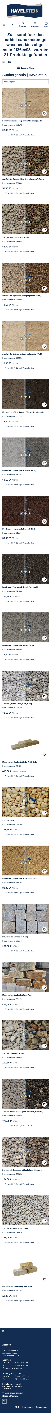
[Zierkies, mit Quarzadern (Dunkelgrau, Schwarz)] (25, 1152)
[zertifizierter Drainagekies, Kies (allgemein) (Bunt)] (25, 161)
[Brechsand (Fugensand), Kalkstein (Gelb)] (25, 860)
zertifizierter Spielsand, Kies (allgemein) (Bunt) (21, 296)
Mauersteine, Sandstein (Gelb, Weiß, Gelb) (19, 762)
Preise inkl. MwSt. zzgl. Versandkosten (19, 135)
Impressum (27, 1407)
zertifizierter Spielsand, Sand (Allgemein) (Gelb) (22, 354)
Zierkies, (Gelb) (8, 820)
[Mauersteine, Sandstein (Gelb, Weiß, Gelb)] (25, 744)
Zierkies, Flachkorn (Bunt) (13, 1053)
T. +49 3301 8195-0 (12, 1393)
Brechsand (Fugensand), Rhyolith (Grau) (19, 470)
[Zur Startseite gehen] (25, 10)
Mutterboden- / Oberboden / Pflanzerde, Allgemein (23, 412)
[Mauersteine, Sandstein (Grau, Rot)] (25, 977)
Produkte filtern (27, 68)
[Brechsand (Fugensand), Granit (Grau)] (25, 627)
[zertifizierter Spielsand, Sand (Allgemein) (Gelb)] (25, 336)
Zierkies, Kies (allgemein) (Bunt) (15, 237)
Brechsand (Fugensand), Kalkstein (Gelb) (19, 879)
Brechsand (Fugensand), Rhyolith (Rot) (18, 529)
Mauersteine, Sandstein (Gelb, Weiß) (17, 1287)
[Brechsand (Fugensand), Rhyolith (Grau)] (25, 452)
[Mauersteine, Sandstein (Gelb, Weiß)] (25, 1269)
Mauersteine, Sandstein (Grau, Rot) (17, 995)
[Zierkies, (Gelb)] (25, 802)
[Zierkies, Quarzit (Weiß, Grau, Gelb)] (25, 686)
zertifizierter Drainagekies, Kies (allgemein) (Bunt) (23, 179)
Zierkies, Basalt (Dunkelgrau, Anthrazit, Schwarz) (22, 1112)
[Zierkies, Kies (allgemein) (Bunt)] (25, 219)
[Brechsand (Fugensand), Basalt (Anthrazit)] (25, 569)
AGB (17, 1407)
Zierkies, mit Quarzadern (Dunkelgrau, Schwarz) (22, 1170)
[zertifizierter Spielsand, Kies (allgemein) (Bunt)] (25, 278)
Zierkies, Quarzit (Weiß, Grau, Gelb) (17, 704)
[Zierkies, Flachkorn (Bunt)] (25, 1035)
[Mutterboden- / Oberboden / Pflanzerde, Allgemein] (25, 394)
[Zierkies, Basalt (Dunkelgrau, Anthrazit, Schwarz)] (25, 1094)
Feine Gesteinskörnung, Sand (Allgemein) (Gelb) (22, 121)
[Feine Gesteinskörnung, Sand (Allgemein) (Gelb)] (25, 103)
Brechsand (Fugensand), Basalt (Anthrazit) (20, 587)
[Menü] (4, 25)
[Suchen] (13, 25)
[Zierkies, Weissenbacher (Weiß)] (25, 1210)
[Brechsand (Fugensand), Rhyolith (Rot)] (25, 511)
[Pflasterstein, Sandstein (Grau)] (25, 919)
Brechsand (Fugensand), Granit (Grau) (18, 645)
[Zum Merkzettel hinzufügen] (44, 113)
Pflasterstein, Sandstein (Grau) (15, 937)
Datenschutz (41, 1407)
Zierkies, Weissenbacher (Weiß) (15, 1228)
